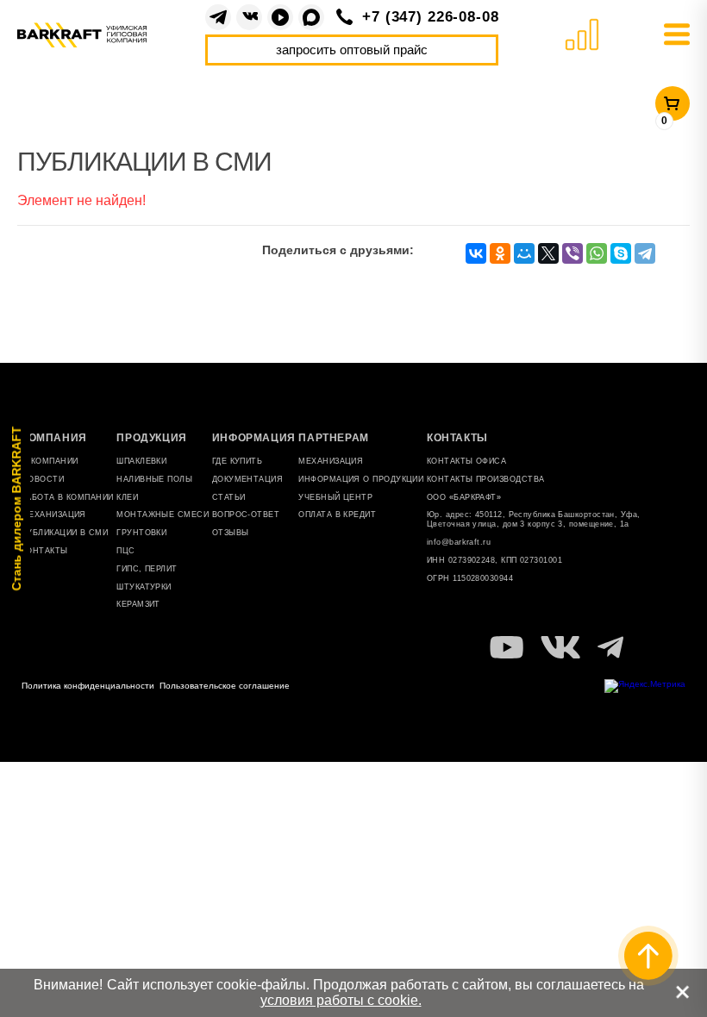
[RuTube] (280, 17)
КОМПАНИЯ (54, 438)
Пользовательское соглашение (225, 685)
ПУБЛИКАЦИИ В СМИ (65, 532)
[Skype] (620, 253)
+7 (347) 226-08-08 (430, 17)
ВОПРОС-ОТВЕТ (245, 514)
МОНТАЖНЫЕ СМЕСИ (162, 514)
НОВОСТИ (43, 479)
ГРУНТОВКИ (141, 532)
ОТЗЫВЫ (230, 532)
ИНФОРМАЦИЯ (254, 438)
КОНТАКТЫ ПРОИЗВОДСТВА (485, 479)
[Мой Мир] (524, 253)
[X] (548, 253)
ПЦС (125, 550)
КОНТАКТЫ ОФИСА (466, 461)
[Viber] (572, 253)
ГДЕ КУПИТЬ (237, 461)
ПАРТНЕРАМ (333, 438)
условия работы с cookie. (341, 1000)
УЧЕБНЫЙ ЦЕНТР (335, 497)
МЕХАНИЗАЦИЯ (330, 461)
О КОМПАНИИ (50, 461)
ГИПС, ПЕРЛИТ (146, 569)
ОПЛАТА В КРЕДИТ (337, 514)
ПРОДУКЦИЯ (151, 438)
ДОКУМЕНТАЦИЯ (247, 479)
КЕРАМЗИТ (138, 604)
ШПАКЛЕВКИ (141, 461)
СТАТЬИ (229, 497)
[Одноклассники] (500, 253)
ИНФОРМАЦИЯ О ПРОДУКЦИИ (360, 479)
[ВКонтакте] (249, 17)
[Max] (311, 17)
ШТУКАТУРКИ (144, 587)
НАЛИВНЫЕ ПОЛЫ (154, 479)
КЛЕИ (127, 497)
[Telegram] (218, 17)
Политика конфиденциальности (88, 685)
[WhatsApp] (596, 253)
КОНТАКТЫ (45, 550)
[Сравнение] (581, 35)
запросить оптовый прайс (352, 49)
